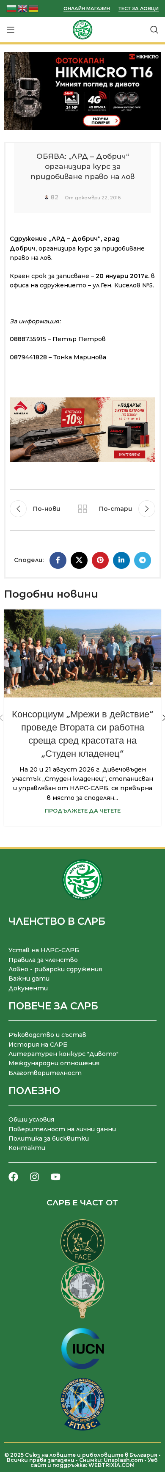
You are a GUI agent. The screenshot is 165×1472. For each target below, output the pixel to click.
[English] (22, 8)
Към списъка (82, 508)
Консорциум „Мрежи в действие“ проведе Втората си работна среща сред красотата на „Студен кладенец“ (82, 734)
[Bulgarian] (11, 8)
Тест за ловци (138, 8)
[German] (33, 8)
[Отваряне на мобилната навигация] (10, 29)
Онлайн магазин (86, 8)
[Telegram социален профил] (142, 560)
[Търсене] (154, 29)
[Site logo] (82, 29)
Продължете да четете (83, 811)
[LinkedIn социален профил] (121, 560)
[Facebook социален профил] (58, 560)
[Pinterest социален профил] (100, 560)
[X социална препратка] (79, 560)
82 (54, 197)
